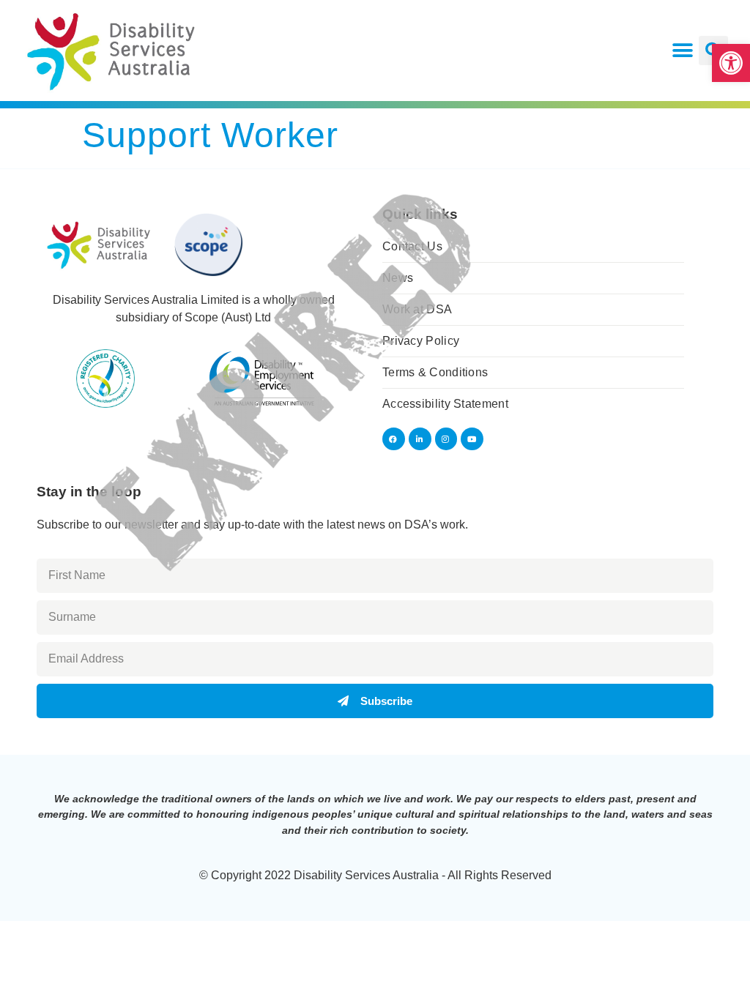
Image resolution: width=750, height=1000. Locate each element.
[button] (731, 63)
